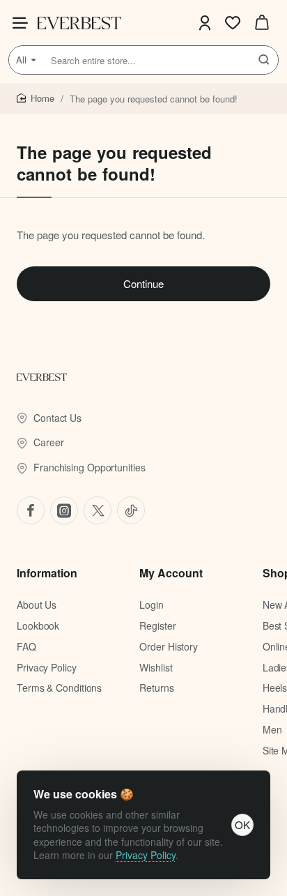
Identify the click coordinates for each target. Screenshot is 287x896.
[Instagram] (64, 510)
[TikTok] (131, 510)
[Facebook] (31, 510)
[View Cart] (262, 22)
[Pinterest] (97, 510)
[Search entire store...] (264, 60)
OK (242, 824)
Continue (143, 283)
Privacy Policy (146, 855)
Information (47, 573)
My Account (171, 573)
